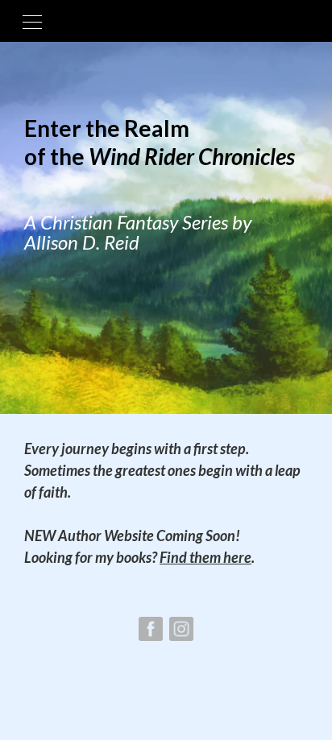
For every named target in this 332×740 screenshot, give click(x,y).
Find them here (205, 557)
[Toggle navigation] (32, 21)
